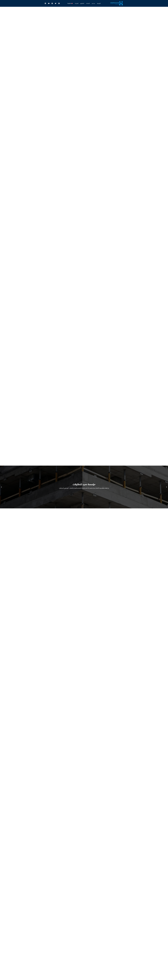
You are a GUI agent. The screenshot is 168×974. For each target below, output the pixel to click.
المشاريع (82, 3)
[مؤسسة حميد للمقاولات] (116, 3)
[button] (166, 487)
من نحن (93, 3)
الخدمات (88, 3)
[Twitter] (55, 3)
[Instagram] (52, 3)
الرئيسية (99, 3)
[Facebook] (59, 3)
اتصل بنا (76, 3)
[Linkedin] (45, 3)
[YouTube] (48, 3)
